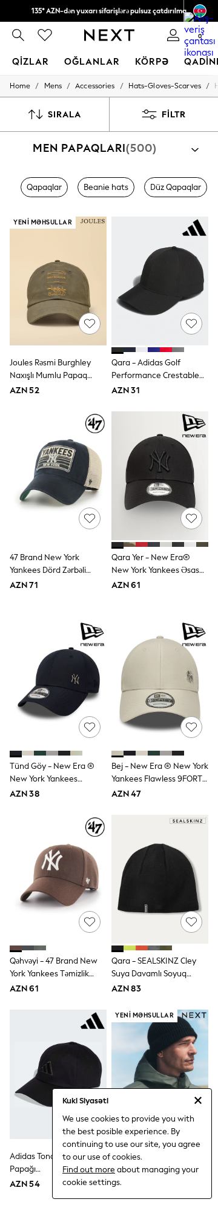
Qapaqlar (44, 187)
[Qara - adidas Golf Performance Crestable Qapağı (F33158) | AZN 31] (159, 281)
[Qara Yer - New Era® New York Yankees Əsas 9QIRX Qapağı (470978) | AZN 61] (159, 475)
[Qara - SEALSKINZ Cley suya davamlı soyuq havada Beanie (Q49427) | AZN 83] (159, 879)
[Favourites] (44, 35)
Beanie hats (106, 187)
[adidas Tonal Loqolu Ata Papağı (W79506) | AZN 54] (58, 1074)
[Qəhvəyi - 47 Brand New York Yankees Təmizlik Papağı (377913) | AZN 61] (58, 879)
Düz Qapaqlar (175, 187)
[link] (18, 35)
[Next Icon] (109, 35)
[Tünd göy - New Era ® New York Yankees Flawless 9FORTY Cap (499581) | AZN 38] (58, 684)
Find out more (88, 1169)
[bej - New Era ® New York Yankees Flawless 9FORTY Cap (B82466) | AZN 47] (159, 684)
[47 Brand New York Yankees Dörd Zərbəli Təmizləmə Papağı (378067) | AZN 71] (58, 475)
